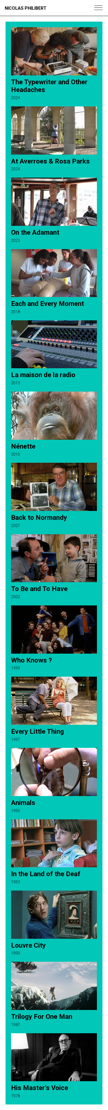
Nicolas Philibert (26, 8)
